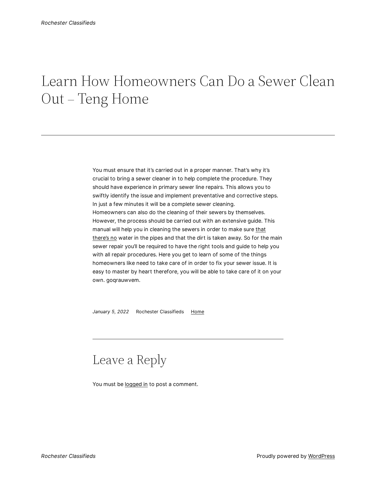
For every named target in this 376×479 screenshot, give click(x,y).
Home (197, 311)
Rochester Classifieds (68, 23)
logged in (136, 384)
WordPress (321, 456)
